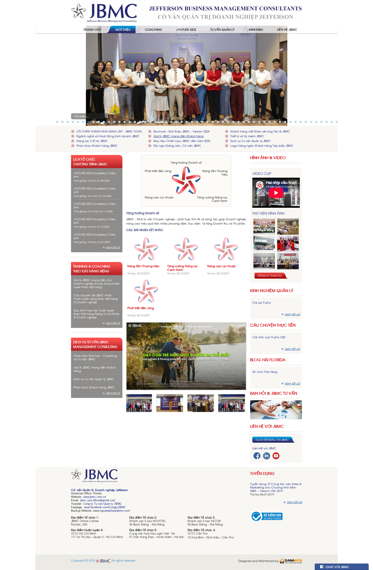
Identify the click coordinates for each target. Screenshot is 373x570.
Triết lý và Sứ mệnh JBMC (247, 136)
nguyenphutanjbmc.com (115, 510)
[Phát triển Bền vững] (146, 290)
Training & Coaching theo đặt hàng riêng (91, 268)
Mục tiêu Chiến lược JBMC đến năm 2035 (181, 141)
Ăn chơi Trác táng (264, 372)
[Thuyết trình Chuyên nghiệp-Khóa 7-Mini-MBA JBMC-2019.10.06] (288, 227)
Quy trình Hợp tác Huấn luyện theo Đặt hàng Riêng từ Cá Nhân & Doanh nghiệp (97, 313)
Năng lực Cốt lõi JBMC (92, 141)
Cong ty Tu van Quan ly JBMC (102, 503)
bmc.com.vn (98, 496)
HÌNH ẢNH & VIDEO (268, 157)
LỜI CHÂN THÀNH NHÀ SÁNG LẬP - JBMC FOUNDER (111, 131)
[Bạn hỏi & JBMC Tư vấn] (276, 409)
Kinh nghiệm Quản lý (271, 290)
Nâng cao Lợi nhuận (159, 197)
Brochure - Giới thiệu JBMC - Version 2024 (181, 131)
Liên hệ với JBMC (267, 426)
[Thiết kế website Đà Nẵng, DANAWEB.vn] (291, 561)
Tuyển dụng (262, 473)
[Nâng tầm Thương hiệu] (146, 248)
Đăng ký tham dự (269, 275)
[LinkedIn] (266, 455)
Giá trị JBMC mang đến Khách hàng (178, 136)
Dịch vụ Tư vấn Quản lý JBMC (250, 141)
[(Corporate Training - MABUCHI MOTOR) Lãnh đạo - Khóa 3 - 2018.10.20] (288, 261)
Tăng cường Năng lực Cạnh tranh (212, 199)
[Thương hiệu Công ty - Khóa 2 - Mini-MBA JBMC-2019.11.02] (264, 261)
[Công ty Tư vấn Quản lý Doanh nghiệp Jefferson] (186, 12)
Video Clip (261, 173)
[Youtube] (276, 455)
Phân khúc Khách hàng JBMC (97, 145)
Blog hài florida (267, 359)
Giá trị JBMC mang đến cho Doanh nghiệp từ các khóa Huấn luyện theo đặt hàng (97, 283)
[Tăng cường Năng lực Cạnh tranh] (186, 248)
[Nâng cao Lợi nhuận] (226, 248)
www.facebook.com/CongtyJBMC (105, 507)
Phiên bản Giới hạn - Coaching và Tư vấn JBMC (95, 357)
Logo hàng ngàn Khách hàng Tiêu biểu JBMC (262, 145)
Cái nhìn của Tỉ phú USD (269, 337)
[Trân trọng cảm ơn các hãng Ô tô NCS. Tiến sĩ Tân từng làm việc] (288, 244)
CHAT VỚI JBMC (337, 567)
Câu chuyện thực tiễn (273, 325)
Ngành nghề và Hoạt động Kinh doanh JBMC (108, 136)
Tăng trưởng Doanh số (186, 162)
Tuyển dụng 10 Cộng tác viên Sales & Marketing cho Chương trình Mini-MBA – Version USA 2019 (276, 487)
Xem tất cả (113, 247)
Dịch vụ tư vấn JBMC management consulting (95, 344)
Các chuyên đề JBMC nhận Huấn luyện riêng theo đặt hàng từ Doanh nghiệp (96, 298)
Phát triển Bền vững (158, 171)
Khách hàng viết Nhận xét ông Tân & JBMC (260, 131)
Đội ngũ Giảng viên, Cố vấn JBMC (177, 145)
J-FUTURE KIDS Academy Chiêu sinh (95, 174)
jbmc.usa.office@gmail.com (97, 500)
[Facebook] (257, 455)
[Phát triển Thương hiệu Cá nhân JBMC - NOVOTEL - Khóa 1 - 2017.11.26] (264, 244)
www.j (86, 496)
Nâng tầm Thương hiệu (215, 172)
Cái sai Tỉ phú (261, 302)
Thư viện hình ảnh (268, 213)
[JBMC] (158, 477)
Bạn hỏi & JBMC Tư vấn (273, 393)
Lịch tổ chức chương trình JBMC (90, 161)
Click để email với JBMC (272, 439)
